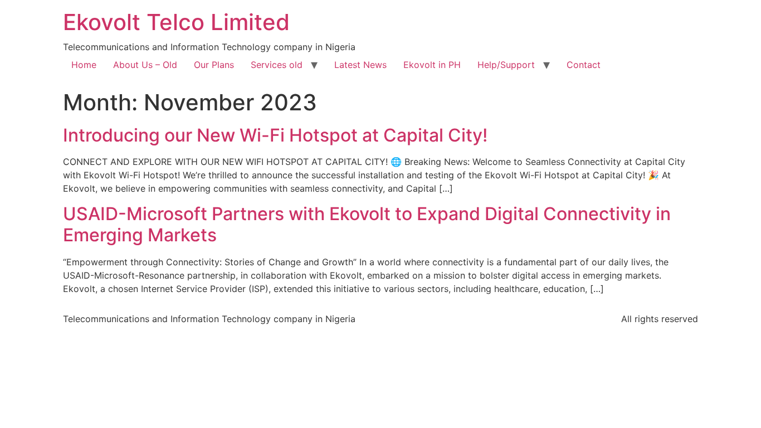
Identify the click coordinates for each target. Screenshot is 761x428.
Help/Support (506, 64)
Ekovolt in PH (432, 64)
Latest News (360, 64)
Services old (277, 64)
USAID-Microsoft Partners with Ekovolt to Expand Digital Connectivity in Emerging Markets (367, 224)
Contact (584, 64)
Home (83, 64)
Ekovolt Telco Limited (176, 22)
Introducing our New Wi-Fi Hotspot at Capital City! (275, 135)
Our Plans (214, 64)
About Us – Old (145, 64)
